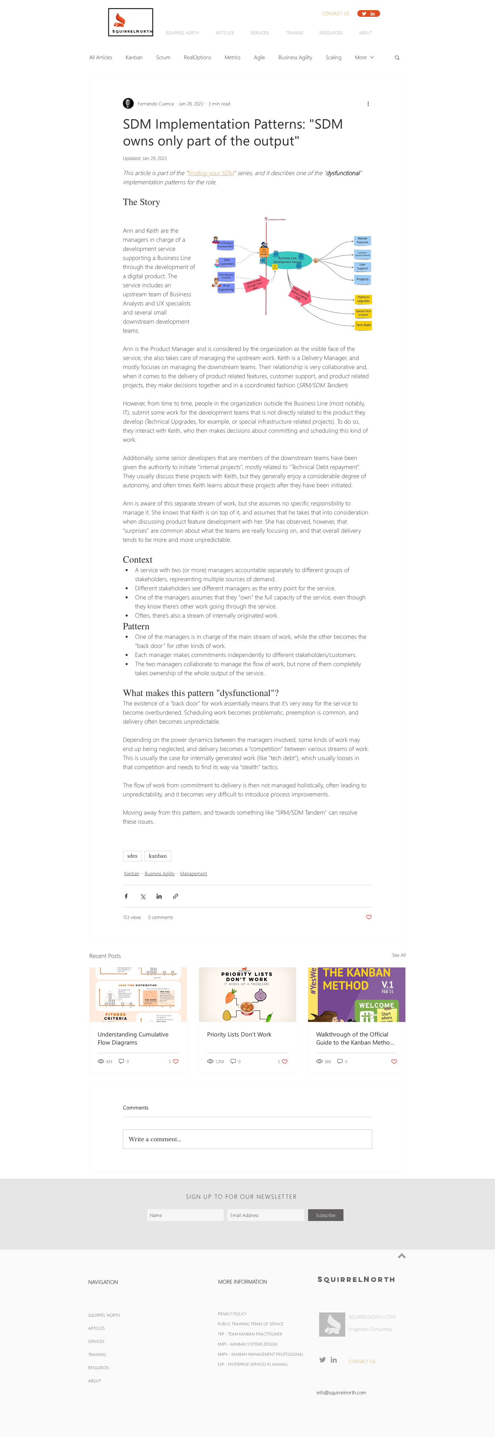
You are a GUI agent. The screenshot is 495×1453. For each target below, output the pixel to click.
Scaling (333, 57)
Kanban (134, 57)
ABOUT (94, 1380)
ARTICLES (96, 1328)
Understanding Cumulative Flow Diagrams (133, 1038)
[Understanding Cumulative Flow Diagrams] (138, 994)
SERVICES (96, 1341)
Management (193, 873)
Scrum (163, 57)
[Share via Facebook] (126, 896)
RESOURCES (98, 1367)
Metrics (232, 57)
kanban (158, 856)
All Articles (100, 57)
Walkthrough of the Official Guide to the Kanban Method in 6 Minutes (355, 1038)
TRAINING (97, 1354)
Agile (259, 57)
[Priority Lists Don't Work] (247, 994)
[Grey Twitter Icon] (322, 1359)
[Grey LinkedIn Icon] (333, 1359)
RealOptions (197, 57)
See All (399, 955)
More (361, 57)
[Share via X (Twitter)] (142, 896)
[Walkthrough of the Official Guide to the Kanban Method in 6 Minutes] (356, 994)
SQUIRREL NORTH (104, 1315)
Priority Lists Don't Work (239, 1034)
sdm (132, 856)
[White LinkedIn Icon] (372, 13)
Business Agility (295, 57)
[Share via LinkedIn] (159, 896)
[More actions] (368, 103)
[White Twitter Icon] (364, 13)
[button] (335, 13)
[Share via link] (175, 896)
